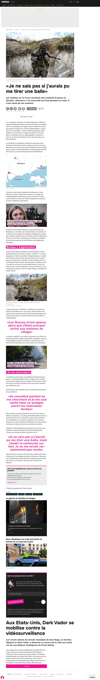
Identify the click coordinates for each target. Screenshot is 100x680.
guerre (16, 29)
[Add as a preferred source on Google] (31, 108)
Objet (8, 590)
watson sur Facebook (30, 674)
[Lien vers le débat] (19, 108)
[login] (2, 677)
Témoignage (37, 494)
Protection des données (34, 676)
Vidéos (52, 5)
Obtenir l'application (16, 674)
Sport (31, 5)
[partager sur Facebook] (9, 532)
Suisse (4, 5)
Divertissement (39, 5)
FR (74, 2)
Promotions (59, 5)
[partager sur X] (10, 532)
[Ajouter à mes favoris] (23, 108)
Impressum (60, 674)
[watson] (5, 2)
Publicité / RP (43, 674)
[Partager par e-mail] (15, 108)
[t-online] (92, 677)
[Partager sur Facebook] (7, 108)
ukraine (29, 494)
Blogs (47, 5)
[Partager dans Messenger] (11, 108)
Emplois (52, 674)
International (11, 5)
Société (26, 5)
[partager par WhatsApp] (12, 532)
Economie (20, 5)
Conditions (69, 674)
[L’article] (40, 644)
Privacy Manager (48, 676)
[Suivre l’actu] (41, 108)
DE (71, 2)
